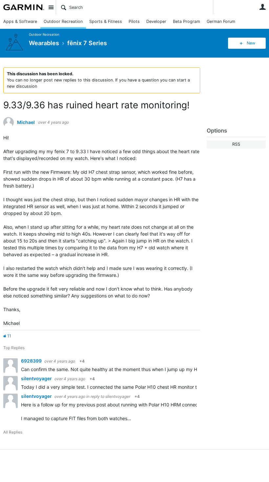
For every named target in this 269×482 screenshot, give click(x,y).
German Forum (221, 21)
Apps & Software (20, 21)
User (262, 7)
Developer (156, 21)
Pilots (134, 21)
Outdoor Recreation (63, 21)
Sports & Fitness (105, 21)
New (251, 43)
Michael (26, 122)
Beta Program (186, 21)
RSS (236, 144)
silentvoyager (37, 378)
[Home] (23, 7)
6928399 (32, 361)
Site (51, 7)
